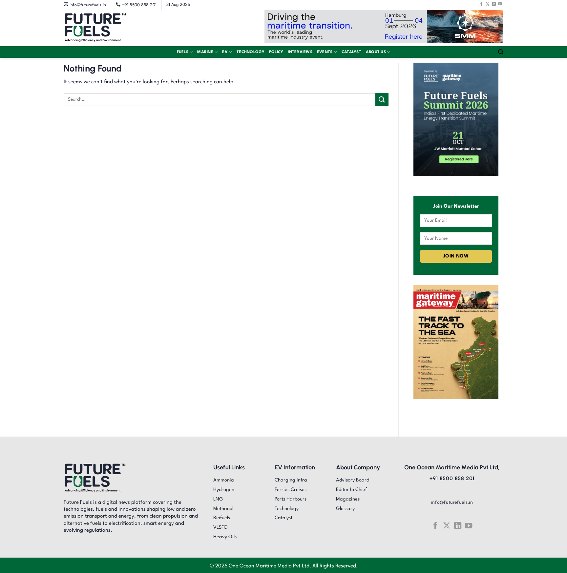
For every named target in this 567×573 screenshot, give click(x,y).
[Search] (500, 52)
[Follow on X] (488, 4)
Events (325, 52)
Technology (250, 52)
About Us (376, 52)
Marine (205, 52)
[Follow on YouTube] (500, 4)
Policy (276, 52)
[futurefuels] (95, 28)
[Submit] (381, 99)
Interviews (300, 52)
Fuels (182, 52)
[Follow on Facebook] (481, 4)
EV (225, 52)
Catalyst (351, 52)
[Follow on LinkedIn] (494, 4)
